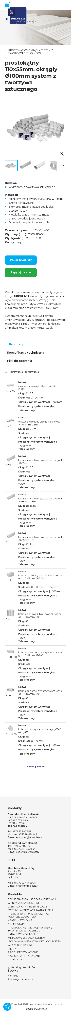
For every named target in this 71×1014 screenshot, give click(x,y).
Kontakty (13, 975)
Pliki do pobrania (19, 361)
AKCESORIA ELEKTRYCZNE (24, 955)
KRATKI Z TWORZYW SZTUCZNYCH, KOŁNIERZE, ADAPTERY (29, 915)
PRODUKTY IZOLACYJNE (23, 952)
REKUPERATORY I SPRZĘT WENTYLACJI (32, 899)
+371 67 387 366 (22, 831)
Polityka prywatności (35, 1008)
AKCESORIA (15, 959)
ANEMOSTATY (16, 924)
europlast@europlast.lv (29, 837)
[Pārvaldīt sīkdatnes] (7, 1007)
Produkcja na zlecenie (20, 979)
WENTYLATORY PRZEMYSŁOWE (27, 906)
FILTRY (12, 948)
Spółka (13, 970)
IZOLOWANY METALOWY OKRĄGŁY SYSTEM (34, 941)
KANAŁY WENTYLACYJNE (23, 934)
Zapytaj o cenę (21, 272)
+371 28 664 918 (28, 834)
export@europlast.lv (27, 851)
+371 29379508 (27, 848)
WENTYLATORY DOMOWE (24, 903)
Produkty (16, 344)
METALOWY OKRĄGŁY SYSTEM (26, 937)
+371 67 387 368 (22, 846)
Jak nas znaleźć (17, 825)
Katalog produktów (23, 967)
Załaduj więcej (35, 766)
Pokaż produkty (21, 260)
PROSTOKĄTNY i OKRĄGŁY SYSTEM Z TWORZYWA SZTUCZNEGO (30, 52)
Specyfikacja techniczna (25, 352)
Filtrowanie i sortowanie (23, 371)
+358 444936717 (28, 882)
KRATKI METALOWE (20, 920)
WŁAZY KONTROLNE (20, 945)
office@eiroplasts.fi (27, 885)
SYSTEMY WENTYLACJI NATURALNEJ (30, 910)
